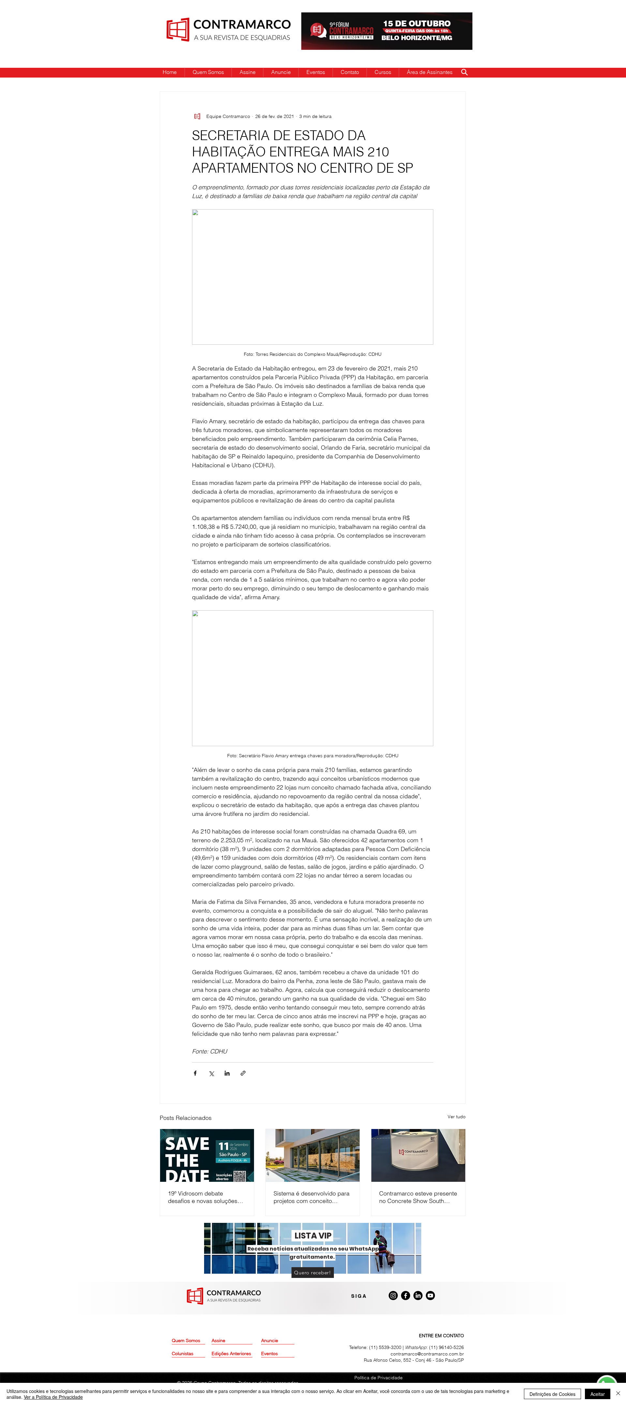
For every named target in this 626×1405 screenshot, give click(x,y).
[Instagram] (393, 1295)
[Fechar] (618, 1394)
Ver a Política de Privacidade (53, 1397)
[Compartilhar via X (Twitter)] (211, 1073)
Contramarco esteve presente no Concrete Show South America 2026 (418, 1197)
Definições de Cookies (552, 1394)
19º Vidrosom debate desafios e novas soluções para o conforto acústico (202, 1197)
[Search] (464, 72)
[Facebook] (405, 1295)
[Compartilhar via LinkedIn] (227, 1073)
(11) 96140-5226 (446, 1347)
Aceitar (597, 1394)
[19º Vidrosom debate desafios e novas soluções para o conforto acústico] (207, 1155)
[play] (457, 17)
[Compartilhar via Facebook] (195, 1073)
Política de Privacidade (378, 1378)
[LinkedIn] (418, 1295)
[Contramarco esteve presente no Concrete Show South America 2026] (418, 1155)
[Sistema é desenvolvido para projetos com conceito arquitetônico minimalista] (313, 1155)
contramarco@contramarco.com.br (427, 1354)
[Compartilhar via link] (243, 1073)
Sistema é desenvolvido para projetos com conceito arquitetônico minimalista (312, 1197)
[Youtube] (430, 1295)
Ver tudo (457, 1117)
